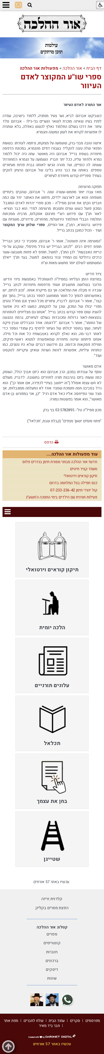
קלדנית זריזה (51, 899)
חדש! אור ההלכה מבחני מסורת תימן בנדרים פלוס (59, 462)
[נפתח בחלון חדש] (52, 23)
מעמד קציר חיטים (83, 469)
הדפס (48, 442)
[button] (30, 5)
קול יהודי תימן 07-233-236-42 (73, 490)
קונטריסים (52, 943)
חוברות (52, 952)
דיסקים (52, 970)
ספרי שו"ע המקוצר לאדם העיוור (61, 81)
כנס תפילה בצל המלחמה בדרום (73, 483)
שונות (52, 978)
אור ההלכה (72, 68)
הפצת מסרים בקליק (51, 908)
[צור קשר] (18, 5)
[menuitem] (52, 549)
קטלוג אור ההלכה (52, 927)
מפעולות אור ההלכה (39, 68)
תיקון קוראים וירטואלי (80, 476)
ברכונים (51, 961)
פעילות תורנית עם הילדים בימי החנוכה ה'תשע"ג (61, 497)
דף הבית (93, 68)
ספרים (51, 934)
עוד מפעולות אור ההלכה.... (72, 454)
